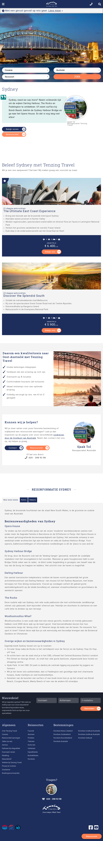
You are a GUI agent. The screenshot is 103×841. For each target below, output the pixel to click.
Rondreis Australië (61, 741)
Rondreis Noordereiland (63, 738)
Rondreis (31, 759)
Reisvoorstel (12, 134)
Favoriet (31, 731)
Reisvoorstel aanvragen (11, 738)
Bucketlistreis (33, 755)
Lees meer (54, 10)
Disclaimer (6, 770)
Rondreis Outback (85, 738)
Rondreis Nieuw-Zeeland (63, 731)
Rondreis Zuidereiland (62, 734)
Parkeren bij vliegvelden (11, 748)
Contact (13, 448)
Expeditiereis (33, 752)
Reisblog (5, 755)
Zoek (77, 76)
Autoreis (31, 734)
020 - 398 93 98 (37, 458)
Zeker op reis (7, 741)
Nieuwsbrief (10, 698)
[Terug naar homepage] (51, 808)
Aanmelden (89, 708)
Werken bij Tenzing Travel (12, 762)
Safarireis (31, 748)
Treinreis (31, 741)
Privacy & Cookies (9, 766)
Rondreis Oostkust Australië (89, 731)
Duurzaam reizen (8, 752)
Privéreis (31, 738)
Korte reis (31, 745)
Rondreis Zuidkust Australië (89, 734)
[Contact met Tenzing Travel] (51, 789)
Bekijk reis (50, 252)
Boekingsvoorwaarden (11, 773)
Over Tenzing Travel (9, 731)
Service (5, 745)
